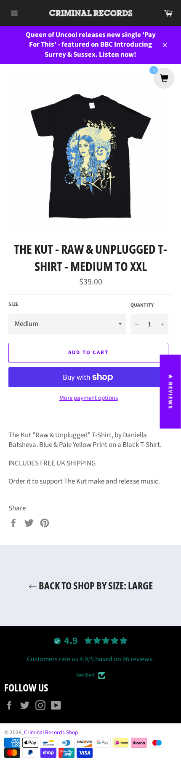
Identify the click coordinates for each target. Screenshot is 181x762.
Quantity (142, 305)
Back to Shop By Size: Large (95, 585)
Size (13, 304)
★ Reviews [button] (170, 391)
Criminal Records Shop (51, 732)
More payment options (88, 398)
